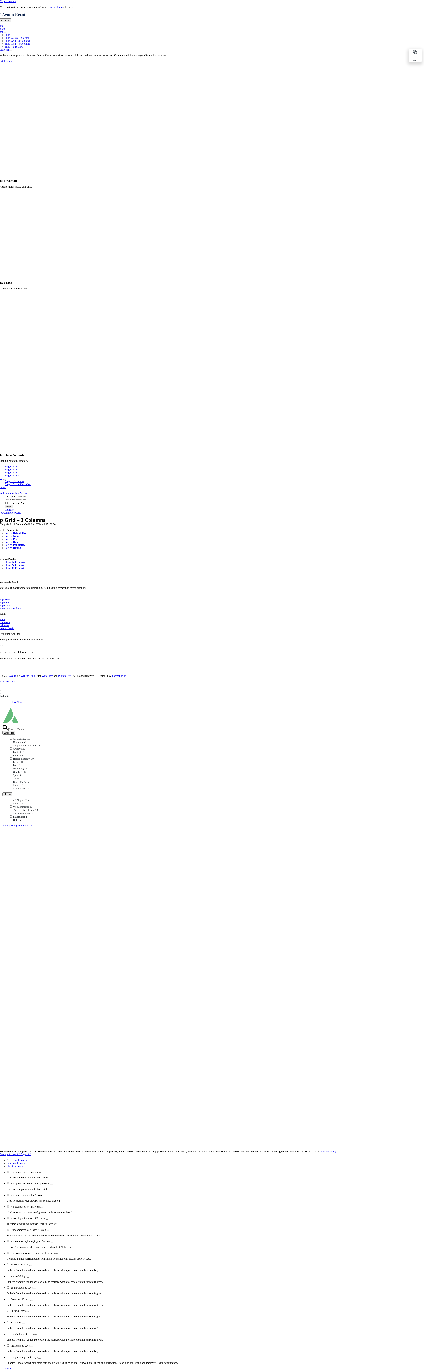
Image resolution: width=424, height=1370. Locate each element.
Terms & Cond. (26, 825)
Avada (12, 675)
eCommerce (64, 675)
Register (9, 509)
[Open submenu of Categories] (10, 50)
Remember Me (16, 503)
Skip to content (8, 1)
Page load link (7, 681)
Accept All (15, 1154)
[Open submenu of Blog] (4, 479)
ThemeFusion (119, 675)
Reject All (26, 1154)
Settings (4, 1154)
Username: (10, 496)
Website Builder (29, 675)
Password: (10, 499)
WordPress (47, 675)
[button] (415, 55)
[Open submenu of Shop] (5, 32)
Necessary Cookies (17, 1160)
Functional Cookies (17, 1163)
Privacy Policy (9, 825)
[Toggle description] (39, 1172)
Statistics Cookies (16, 1166)
